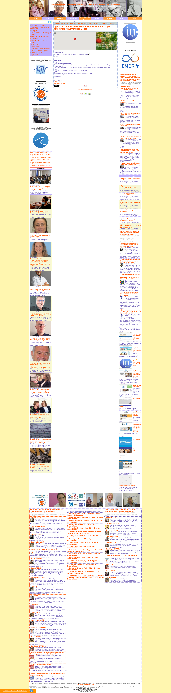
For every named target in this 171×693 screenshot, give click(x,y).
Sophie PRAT (35, 595)
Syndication (88, 684)
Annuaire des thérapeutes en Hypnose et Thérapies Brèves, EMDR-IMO (130, 343)
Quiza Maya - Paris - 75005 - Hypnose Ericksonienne (86, 575)
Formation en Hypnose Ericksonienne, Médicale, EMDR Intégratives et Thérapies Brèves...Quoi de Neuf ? (86, 4)
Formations (60, 18)
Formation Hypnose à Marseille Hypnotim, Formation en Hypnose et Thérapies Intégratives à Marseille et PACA (41, 128)
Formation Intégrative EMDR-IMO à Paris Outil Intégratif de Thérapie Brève (41, 104)
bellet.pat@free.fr (59, 82)
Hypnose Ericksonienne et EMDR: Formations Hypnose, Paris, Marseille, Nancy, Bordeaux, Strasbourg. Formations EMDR (129, 183)
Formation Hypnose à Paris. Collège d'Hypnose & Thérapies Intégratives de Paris (41, 60)
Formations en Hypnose (136, 440)
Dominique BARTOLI (38, 577)
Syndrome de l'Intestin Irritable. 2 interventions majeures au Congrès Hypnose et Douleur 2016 (40, 339)
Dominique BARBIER (38, 646)
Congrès (48, 18)
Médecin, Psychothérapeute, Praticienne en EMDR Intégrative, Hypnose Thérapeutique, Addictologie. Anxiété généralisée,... (124, 546)
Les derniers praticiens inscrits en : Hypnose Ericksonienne (83, 511)
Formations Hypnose (38, 25)
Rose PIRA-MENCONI (38, 628)
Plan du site (80, 684)
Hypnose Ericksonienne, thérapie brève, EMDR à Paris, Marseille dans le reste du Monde (130, 232)
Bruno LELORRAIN (37, 542)
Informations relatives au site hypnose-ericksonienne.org (85, 689)
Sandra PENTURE (37, 559)
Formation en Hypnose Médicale (137, 414)
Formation (122, 222)
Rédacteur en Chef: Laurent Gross (85, 688)
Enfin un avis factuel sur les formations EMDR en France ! (128, 194)
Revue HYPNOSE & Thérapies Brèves (85, 18)
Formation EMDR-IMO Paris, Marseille (15, 691)
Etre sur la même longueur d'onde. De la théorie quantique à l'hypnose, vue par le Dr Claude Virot (40, 441)
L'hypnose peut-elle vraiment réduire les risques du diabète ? (128, 186)
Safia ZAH (34, 586)
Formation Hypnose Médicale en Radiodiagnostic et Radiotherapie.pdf (130, 225)
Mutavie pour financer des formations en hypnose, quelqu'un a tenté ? (130, 202)
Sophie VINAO (36, 568)
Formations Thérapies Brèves (40, 48)
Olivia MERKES (36, 604)
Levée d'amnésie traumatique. (41, 664)
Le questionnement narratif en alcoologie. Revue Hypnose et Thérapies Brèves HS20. (130, 261)
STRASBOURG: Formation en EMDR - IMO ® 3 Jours (130, 113)
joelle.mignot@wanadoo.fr (61, 83)
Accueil (35, 18)
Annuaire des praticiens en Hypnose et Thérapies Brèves (137, 337)
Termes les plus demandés (85, 691)
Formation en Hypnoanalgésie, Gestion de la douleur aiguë (39, 212)
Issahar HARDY (36, 517)
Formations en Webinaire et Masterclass (39, 27)
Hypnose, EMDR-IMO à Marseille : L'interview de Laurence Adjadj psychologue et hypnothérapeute (40, 391)
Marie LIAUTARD (37, 534)
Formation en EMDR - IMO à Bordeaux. (44, 550)
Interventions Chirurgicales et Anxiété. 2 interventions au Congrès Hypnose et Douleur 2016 (40, 289)
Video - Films (35, 44)
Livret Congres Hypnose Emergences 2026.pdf (129, 219)
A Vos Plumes (35, 46)
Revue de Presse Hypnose (39, 50)
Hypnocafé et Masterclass (39, 40)
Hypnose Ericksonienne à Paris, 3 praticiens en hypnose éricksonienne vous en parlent (129, 473)
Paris (30, 686)
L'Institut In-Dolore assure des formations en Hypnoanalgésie (128, 409)
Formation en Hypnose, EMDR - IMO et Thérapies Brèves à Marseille (137, 428)
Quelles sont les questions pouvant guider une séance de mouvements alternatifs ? (129, 244)
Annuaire (109, 18)
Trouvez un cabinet (94, 687)
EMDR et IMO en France (137, 385)
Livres (122, 18)
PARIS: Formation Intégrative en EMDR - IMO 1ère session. (130, 125)
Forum (135, 18)
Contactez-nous (41, 168)
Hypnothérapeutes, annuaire (127, 485)
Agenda (97, 18)
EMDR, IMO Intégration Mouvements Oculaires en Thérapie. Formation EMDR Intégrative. (46, 510)
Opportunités (35, 55)
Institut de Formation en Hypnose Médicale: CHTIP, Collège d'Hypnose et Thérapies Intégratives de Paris (129, 380)
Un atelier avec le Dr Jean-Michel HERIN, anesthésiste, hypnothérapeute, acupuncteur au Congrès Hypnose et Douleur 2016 (40, 365)
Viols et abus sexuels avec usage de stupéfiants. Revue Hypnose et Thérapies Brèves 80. (47, 653)
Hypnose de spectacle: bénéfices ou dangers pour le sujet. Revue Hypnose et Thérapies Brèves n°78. (40, 164)
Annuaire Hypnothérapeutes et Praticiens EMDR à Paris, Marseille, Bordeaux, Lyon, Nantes (129, 489)
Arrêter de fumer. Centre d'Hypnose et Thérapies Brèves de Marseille (40, 466)
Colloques (34, 38)
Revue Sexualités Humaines (40, 36)
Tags (93, 684)
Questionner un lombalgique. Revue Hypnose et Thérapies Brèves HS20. (129, 293)
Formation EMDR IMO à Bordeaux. (41, 152)
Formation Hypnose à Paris (130, 23)
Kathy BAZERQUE (37, 620)
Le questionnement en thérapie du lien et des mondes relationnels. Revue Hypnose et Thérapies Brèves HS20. (130, 277)
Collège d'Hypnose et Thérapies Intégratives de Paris (137, 373)
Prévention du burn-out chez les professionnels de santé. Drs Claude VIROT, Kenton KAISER (40, 314)
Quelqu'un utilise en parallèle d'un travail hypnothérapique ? (130, 179)
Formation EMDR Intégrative (130, 50)
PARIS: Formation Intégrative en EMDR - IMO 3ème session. (130, 163)
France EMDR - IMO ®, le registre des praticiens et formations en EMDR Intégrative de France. (121, 510)
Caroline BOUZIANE (38, 526)
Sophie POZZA (36, 637)
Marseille (34, 686)
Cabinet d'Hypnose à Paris (126, 459)
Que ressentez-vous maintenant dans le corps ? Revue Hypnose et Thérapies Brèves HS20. (130, 311)
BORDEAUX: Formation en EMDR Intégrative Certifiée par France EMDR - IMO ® (129, 88)
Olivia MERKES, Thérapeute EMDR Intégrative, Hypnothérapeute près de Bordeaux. (40, 159)
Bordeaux (44, 686)
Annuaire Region (36, 53)
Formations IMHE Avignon (70, 21)
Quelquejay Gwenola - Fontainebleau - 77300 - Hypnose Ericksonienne (83, 572)
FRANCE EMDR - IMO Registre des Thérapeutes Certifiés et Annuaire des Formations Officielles (41, 82)
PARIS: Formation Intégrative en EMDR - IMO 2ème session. (130, 137)
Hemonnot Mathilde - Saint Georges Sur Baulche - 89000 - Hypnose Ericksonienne (84, 532)
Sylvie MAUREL (36, 612)
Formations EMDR (72, 18)
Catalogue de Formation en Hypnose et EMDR (137, 363)
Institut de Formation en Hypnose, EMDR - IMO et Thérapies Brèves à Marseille (129, 435)
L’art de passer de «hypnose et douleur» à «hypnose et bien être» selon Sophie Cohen (40, 416)
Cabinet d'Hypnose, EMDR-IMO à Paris (137, 349)
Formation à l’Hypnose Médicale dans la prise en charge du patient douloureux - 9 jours (40, 188)
